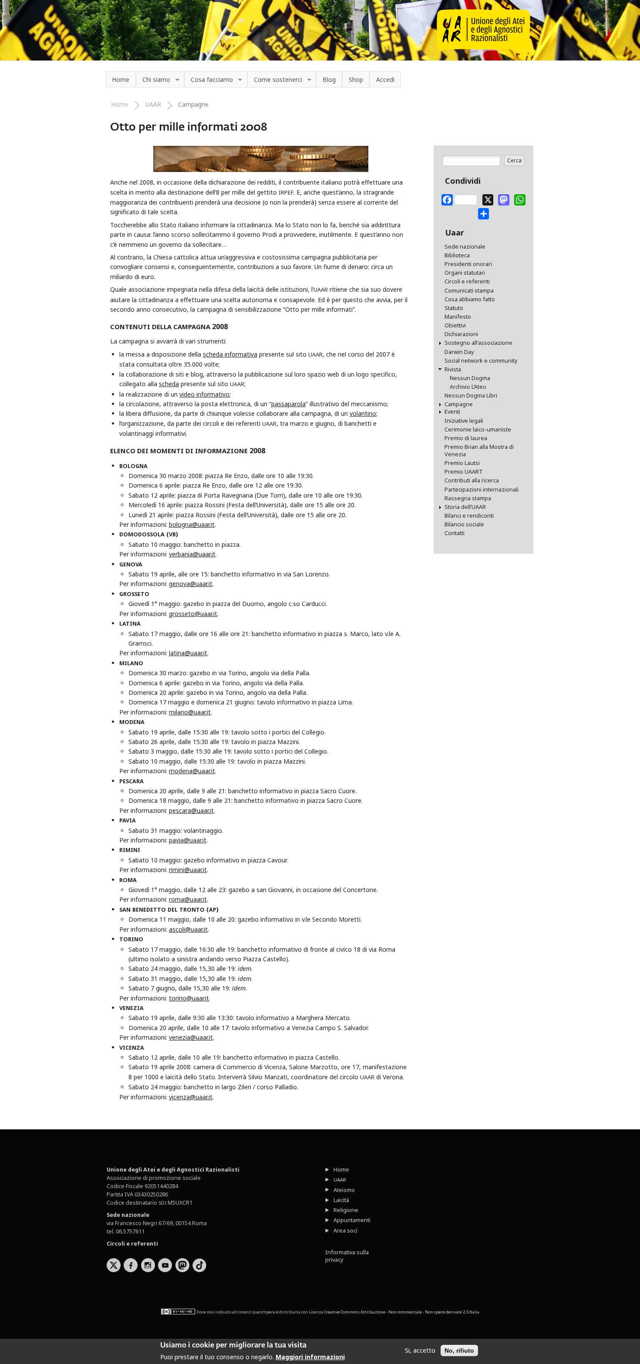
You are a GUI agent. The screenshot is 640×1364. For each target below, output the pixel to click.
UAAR (153, 104)
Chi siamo (153, 79)
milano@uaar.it (190, 712)
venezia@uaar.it (191, 1037)
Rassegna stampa (468, 498)
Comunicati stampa (469, 290)
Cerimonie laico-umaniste (478, 429)
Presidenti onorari (468, 264)
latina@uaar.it (188, 653)
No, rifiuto (459, 1350)
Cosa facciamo (208, 79)
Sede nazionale (465, 246)
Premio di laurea (466, 438)
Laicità (341, 1200)
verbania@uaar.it (192, 554)
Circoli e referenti (467, 281)
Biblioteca (457, 255)
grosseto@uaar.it (193, 614)
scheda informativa (230, 354)
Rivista (453, 369)
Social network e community (481, 360)
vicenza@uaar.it (190, 1097)
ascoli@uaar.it (188, 929)
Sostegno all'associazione (478, 343)
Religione (345, 1210)
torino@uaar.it (189, 998)
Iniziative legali (464, 420)
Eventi (452, 411)
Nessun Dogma (470, 378)
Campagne (193, 104)
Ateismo (344, 1190)
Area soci (345, 1230)
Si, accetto (420, 1351)
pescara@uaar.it (191, 810)
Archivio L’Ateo (468, 387)
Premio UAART (464, 471)
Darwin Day (459, 352)
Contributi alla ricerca (472, 480)
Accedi (385, 79)
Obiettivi (455, 325)
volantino (363, 413)
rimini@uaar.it (188, 870)
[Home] (483, 47)
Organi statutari (465, 272)
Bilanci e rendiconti (469, 515)
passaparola (288, 404)
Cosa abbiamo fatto (470, 299)
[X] (488, 198)
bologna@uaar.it (192, 524)
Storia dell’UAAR (465, 507)
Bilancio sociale (464, 524)
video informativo (204, 394)
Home (120, 79)
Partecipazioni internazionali (482, 489)
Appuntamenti (352, 1220)
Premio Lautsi (462, 463)
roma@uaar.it (188, 899)
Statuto (454, 308)
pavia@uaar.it (187, 840)
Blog (329, 79)
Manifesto (458, 316)
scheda (169, 384)
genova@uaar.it (190, 583)
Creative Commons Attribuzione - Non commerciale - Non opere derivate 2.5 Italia (401, 1312)
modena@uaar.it (192, 771)
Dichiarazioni (461, 334)
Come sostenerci (274, 79)
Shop (356, 79)
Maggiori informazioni (310, 1357)
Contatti (455, 533)
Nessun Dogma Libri (471, 395)
